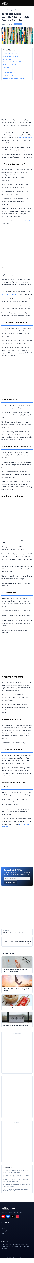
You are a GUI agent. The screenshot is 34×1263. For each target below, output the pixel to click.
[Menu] (31, 3)
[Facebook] (8, 1216)
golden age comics (25, 137)
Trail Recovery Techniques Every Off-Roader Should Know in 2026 (16, 1176)
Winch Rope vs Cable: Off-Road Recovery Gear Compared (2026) (17, 1185)
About (3, 1228)
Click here (28, 221)
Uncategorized (18, 24)
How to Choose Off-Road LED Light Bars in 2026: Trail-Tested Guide (15, 1190)
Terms (3, 1233)
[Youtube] (3, 1216)
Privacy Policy (5, 1231)
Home (3, 1226)
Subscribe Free (10, 882)
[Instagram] (17, 1216)
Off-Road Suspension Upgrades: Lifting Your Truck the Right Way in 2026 (16, 1171)
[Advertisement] (17, 100)
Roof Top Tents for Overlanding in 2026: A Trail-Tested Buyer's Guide (15, 1180)
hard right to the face (8, 294)
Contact (3, 1236)
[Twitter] (13, 1216)
